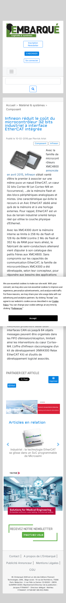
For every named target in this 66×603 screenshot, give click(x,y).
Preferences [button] (17, 308)
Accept (33, 318)
